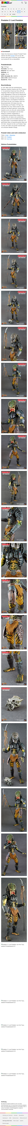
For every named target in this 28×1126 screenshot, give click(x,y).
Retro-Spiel (16, 1120)
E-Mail (6, 135)
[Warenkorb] (25, 2)
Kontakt (13, 55)
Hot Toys (9, 139)
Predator (9, 137)
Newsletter (21, 1115)
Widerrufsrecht (23, 1118)
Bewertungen (6, 1123)
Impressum (5, 1118)
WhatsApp (12, 135)
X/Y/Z (13, 14)
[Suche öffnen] (22, 2)
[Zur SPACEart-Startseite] (6, 2)
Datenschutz (15, 1118)
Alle (3, 9)
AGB (10, 1118)
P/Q (19, 11)
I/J (2, 11)
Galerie (21, 1120)
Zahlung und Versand (7, 1115)
